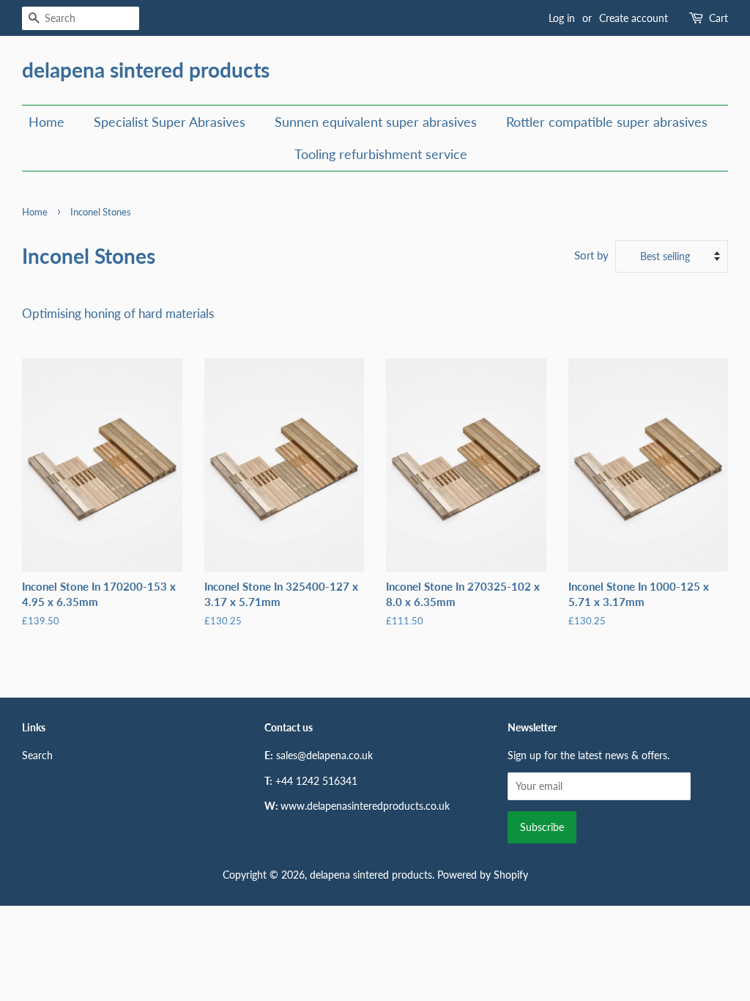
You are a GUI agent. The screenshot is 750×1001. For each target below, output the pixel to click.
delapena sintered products (146, 70)
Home (46, 122)
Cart (718, 18)
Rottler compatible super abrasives (607, 122)
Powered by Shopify (482, 874)
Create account (633, 18)
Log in (562, 18)
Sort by (591, 255)
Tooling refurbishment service (380, 154)
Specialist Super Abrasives (169, 122)
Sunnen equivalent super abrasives (376, 122)
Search (37, 755)
